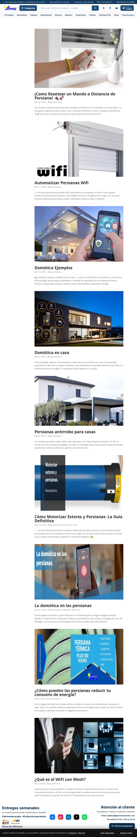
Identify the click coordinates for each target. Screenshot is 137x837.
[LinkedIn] (68, 817)
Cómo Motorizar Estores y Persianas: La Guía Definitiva (78, 518)
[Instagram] (60, 817)
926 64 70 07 (116, 819)
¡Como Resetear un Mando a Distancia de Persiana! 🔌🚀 (75, 96)
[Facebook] (52, 817)
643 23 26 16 (129, 819)
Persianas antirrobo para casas (65, 431)
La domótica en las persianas (63, 605)
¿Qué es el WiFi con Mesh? (60, 779)
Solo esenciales (107, 833)
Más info (81, 833)
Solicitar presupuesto (123, 826)
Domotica (57, 102)
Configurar (72, 833)
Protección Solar (70, 525)
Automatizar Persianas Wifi (62, 182)
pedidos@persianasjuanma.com (121, 815)
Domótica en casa (52, 352)
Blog (50, 102)
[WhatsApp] (84, 817)
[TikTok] (76, 817)
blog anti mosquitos (62, 610)
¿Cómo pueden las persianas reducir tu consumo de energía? (73, 692)
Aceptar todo (126, 833)
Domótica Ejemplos (54, 267)
